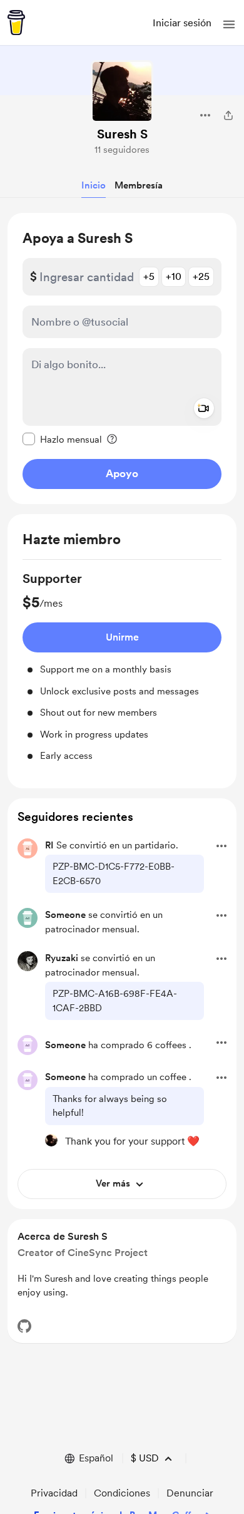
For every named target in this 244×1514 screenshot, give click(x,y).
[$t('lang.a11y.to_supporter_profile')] (51, 1140)
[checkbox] (62, 439)
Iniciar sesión (182, 23)
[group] (122, 666)
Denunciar (189, 1493)
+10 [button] (173, 276)
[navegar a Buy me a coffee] (16, 22)
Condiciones (122, 1493)
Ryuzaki (61, 958)
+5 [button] (149, 276)
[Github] (24, 1326)
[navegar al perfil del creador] (122, 91)
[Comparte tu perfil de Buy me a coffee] (228, 115)
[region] (122, 358)
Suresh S (122, 134)
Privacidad (54, 1493)
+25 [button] (201, 276)
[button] (228, 24)
